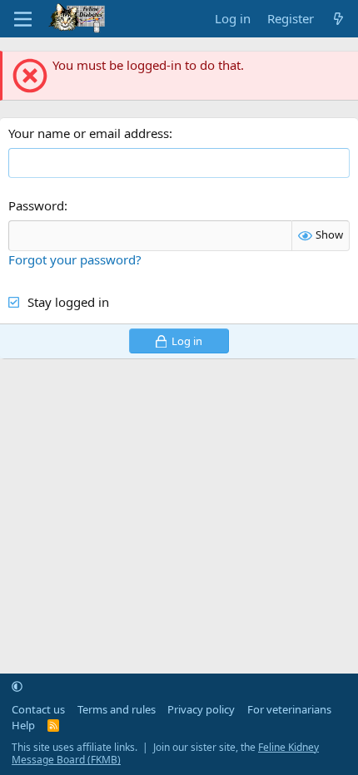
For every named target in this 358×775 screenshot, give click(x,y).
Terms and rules (116, 709)
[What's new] (338, 18)
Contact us (38, 709)
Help (23, 725)
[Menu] (22, 19)
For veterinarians (289, 709)
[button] (17, 686)
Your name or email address (88, 133)
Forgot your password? (75, 259)
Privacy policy (201, 709)
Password (36, 205)
